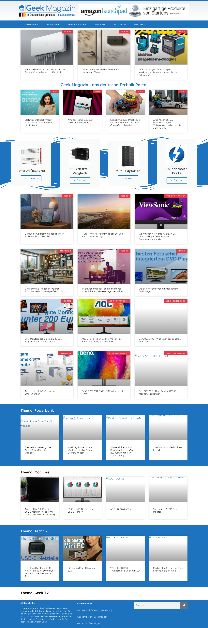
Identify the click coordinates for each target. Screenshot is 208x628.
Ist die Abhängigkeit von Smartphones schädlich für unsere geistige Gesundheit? (103, 290)
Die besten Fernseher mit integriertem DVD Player (158, 290)
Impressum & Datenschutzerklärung (94, 610)
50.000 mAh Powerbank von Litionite (168, 448)
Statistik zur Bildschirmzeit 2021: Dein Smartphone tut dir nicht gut (38, 122)
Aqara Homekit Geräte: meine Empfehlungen (40, 392)
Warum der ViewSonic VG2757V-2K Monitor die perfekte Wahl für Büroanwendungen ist (157, 236)
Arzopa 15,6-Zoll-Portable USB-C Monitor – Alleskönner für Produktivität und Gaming (40, 512)
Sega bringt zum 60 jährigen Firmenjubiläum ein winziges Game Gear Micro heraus (125, 122)
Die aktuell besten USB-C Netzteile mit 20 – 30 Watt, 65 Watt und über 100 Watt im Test (40, 572)
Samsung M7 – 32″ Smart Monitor (166, 510)
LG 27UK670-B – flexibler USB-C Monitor (80, 510)
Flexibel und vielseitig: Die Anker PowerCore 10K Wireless (38, 450)
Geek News (139, 24)
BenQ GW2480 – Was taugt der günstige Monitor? (160, 340)
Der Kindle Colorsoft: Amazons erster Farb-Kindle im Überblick (44, 235)
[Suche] (183, 605)
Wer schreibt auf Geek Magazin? (92, 616)
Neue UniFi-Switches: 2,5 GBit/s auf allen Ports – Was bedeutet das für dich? (45, 70)
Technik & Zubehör (77, 24)
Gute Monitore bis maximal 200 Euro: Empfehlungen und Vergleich (44, 340)
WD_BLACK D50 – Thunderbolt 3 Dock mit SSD (125, 569)
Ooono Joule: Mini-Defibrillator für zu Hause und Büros (101, 70)
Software (100, 24)
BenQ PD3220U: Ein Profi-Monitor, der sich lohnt (103, 392)
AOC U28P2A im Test (121, 509)
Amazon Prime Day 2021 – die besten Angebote (81, 121)
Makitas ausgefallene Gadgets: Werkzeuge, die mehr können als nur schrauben (158, 72)
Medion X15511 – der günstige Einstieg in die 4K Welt (168, 569)
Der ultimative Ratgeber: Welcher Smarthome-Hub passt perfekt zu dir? (44, 290)
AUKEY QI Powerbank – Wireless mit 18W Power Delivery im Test (80, 450)
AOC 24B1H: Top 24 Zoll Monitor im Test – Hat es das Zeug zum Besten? (103, 340)
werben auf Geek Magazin (89, 623)
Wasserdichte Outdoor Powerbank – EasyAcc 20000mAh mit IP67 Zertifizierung (122, 451)
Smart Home (120, 24)
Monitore (52, 24)
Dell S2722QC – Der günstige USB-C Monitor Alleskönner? (157, 392)
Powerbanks (29, 24)
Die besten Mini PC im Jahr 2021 (81, 569)
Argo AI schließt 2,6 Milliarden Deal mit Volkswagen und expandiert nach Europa (168, 123)
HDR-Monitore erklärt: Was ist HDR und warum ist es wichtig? (102, 235)
